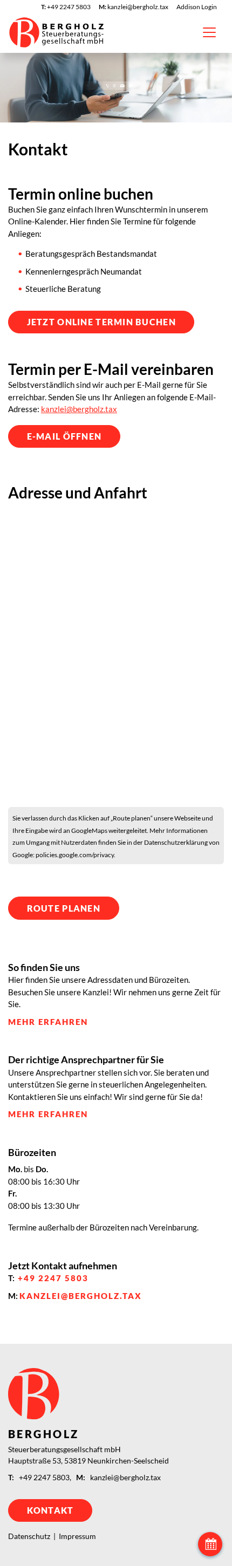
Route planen (63, 908)
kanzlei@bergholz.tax (79, 409)
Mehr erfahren (48, 1022)
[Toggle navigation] (209, 32)
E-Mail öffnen (64, 436)
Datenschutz (29, 1536)
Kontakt (50, 1510)
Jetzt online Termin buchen (101, 322)
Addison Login (196, 7)
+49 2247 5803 (53, 1278)
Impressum (77, 1536)
